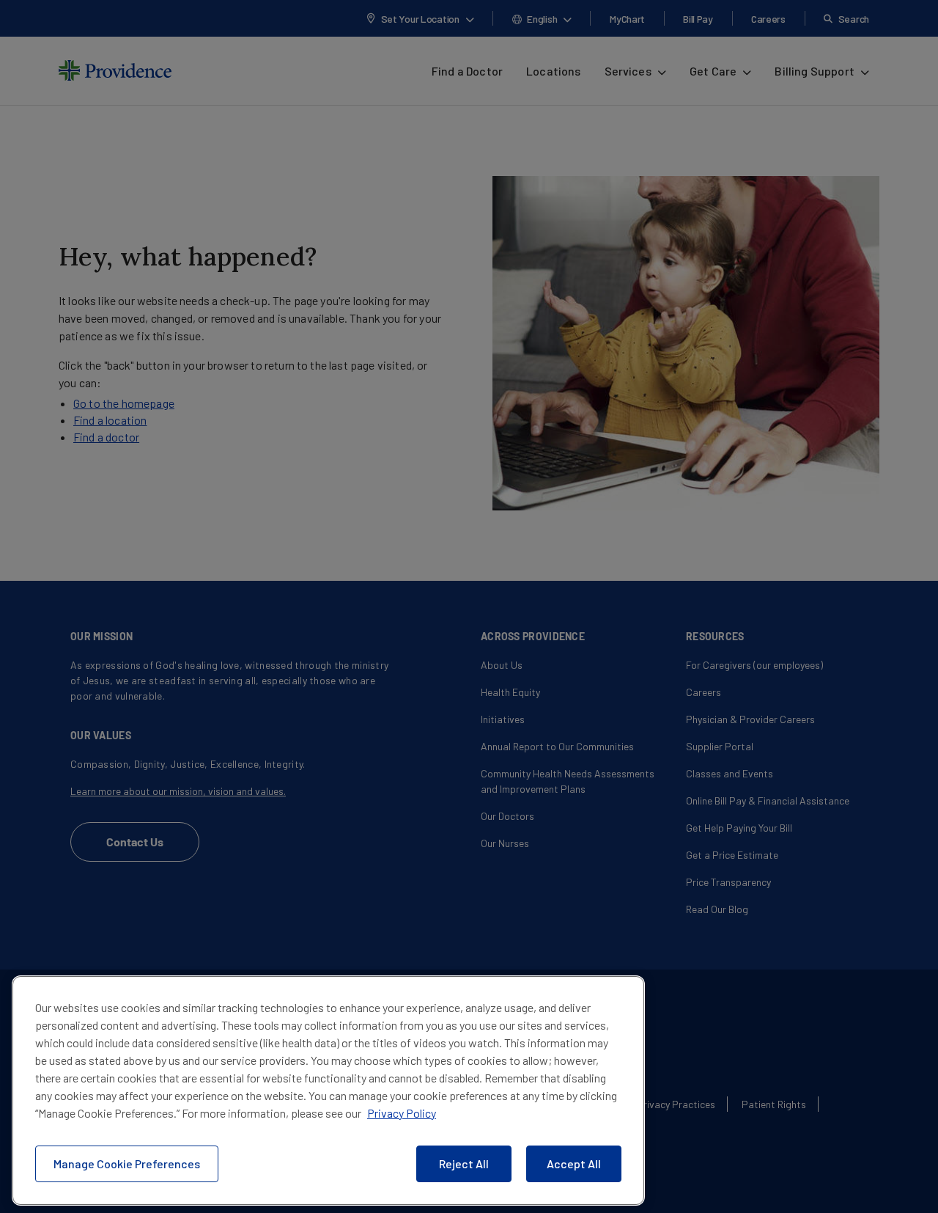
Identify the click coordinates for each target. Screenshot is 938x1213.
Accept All (574, 1163)
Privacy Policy (401, 1113)
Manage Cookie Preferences (126, 1163)
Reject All (464, 1163)
